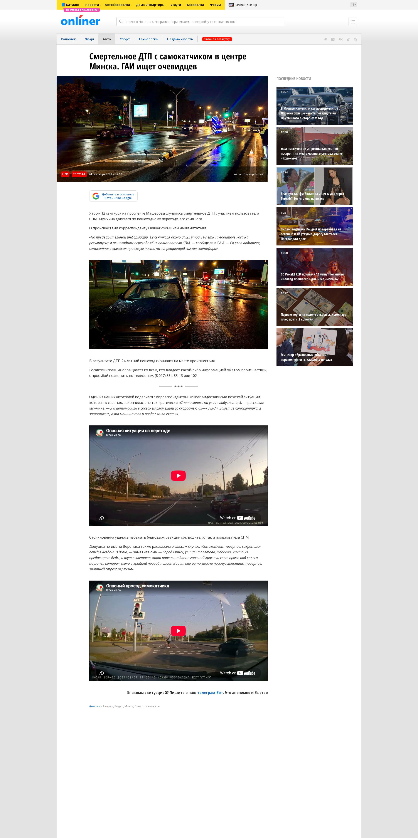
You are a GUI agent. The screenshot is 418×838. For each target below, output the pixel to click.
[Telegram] (325, 39)
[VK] (341, 39)
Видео (119, 706)
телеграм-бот (210, 692)
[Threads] (355, 39)
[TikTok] (348, 39)
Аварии (94, 706)
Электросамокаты (147, 706)
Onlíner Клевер (246, 5)
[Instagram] (333, 39)
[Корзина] (353, 21)
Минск (129, 706)
